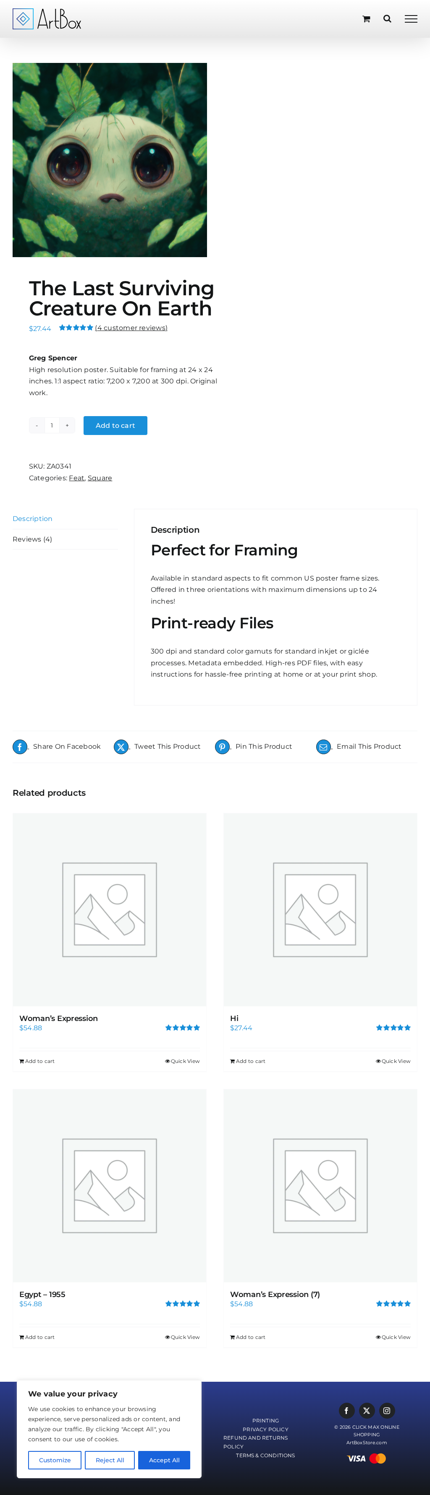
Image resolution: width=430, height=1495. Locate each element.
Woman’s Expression (58, 1018)
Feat (76, 478)
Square (100, 478)
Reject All (110, 1460)
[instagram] (387, 1411)
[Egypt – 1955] (109, 1185)
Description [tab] (33, 519)
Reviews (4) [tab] (32, 539)
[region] (109, 1429)
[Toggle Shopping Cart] (366, 18)
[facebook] (347, 1411)
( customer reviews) (131, 328)
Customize (55, 1460)
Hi (234, 1018)
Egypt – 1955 (42, 1294)
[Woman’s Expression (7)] (320, 1185)
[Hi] (320, 909)
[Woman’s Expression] (109, 909)
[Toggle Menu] (411, 19)
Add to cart (116, 426)
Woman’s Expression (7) (275, 1294)
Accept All (164, 1460)
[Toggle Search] (387, 18)
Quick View (185, 1061)
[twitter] (367, 1411)
